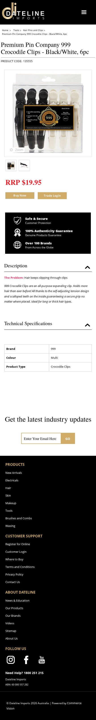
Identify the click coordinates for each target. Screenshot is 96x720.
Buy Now (19, 195)
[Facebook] (26, 661)
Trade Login (52, 196)
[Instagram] (10, 661)
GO (67, 439)
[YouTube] (42, 661)
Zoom (19, 150)
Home (5, 30)
